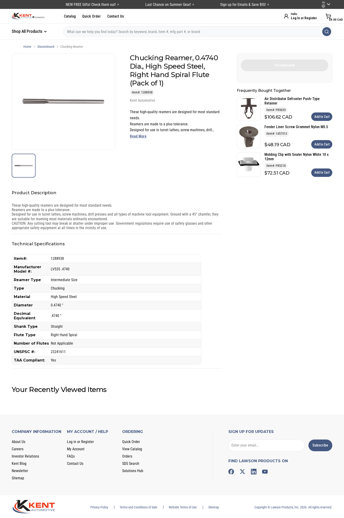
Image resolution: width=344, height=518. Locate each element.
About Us (18, 442)
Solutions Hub (132, 471)
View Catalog (132, 449)
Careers (17, 449)
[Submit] (326, 31)
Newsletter (20, 471)
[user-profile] (323, 6)
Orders (127, 456)
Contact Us (115, 16)
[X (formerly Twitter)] (242, 471)
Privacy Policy (99, 507)
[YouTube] (265, 471)
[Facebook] (231, 471)
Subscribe (320, 445)
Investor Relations (25, 456)
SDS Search (130, 463)
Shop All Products (27, 31)
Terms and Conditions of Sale (138, 507)
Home (27, 46)
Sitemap (18, 478)
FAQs (71, 456)
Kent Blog (19, 463)
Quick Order (91, 16)
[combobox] (197, 31)
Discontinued (45, 46)
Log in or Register (80, 442)
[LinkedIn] (253, 471)
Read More (138, 136)
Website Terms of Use (183, 507)
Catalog (70, 16)
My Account (75, 449)
